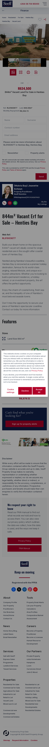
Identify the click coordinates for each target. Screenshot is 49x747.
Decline (25, 391)
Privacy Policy (37, 371)
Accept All (39, 390)
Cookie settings (10, 390)
